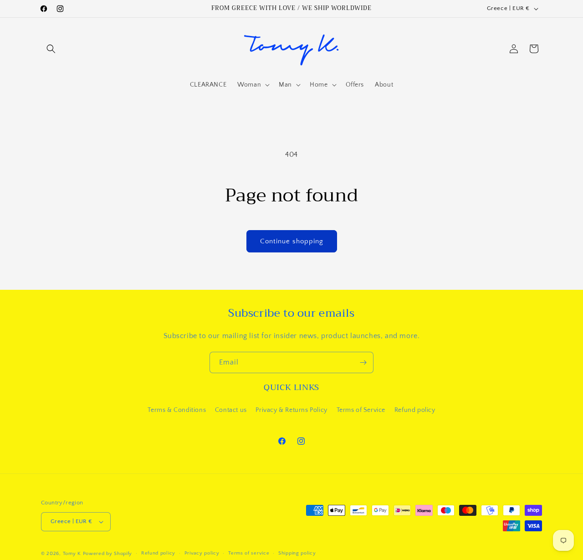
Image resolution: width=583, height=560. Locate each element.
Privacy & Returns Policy (291, 409)
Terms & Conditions (177, 409)
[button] (51, 49)
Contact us (231, 409)
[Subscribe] (363, 362)
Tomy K (72, 553)
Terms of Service (361, 409)
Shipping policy (297, 553)
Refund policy (414, 409)
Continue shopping (291, 241)
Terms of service (248, 553)
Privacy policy (202, 553)
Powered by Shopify (108, 553)
